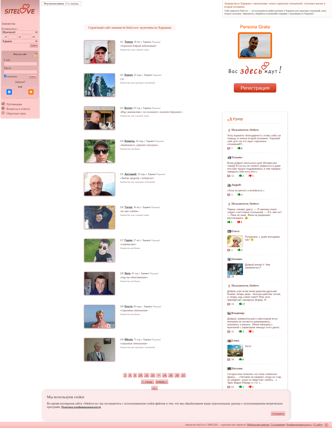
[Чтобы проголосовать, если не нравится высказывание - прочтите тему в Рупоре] (250, 175)
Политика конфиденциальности (81, 407)
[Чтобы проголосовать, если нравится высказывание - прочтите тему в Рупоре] (239, 147)
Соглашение (278, 424)
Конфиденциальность (299, 424)
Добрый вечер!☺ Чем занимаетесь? (257, 266)
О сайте (318, 424)
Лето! (248, 346)
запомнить (12, 76)
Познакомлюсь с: (10, 28)
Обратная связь (16, 113)
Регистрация (255, 88)
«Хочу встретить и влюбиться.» (245, 190)
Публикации (14, 104)
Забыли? (20, 82)
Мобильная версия (258, 424)
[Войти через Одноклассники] (31, 92)
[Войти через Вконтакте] (9, 92)
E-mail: (7, 60)
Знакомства (8, 23)
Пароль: (8, 68)
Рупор (238, 119)
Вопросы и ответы (18, 108)
